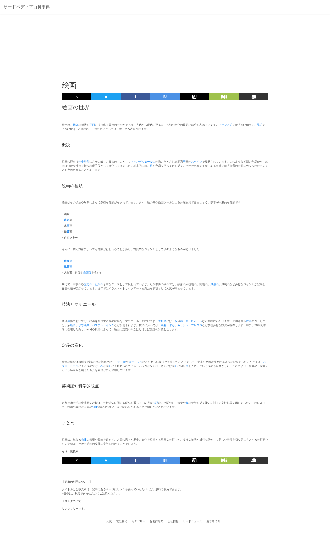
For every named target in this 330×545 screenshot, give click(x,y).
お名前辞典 (156, 521)
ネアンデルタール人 (143, 161)
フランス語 (225, 124)
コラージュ (135, 362)
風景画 (68, 266)
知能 (95, 407)
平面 (92, 124)
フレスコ (196, 325)
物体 (75, 124)
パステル (97, 325)
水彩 (66, 220)
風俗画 (214, 284)
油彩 (163, 325)
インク (110, 325)
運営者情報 (213, 521)
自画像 (87, 272)
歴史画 (88, 284)
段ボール (196, 321)
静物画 (68, 261)
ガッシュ (182, 325)
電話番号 (121, 521)
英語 (259, 124)
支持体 (162, 321)
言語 (155, 402)
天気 (109, 521)
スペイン (196, 161)
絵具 (249, 321)
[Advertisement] (165, 41)
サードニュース (192, 521)
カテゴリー (138, 521)
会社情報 (173, 521)
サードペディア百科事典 (26, 6)
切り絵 (122, 362)
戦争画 (99, 284)
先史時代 (83, 161)
